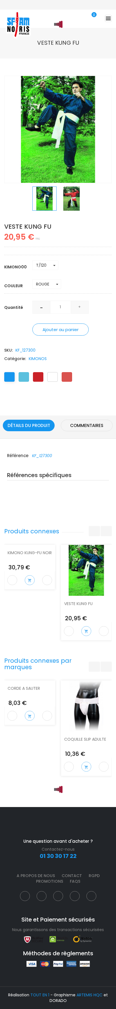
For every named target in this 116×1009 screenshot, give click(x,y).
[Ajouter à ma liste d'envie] (12, 580)
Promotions (49, 881)
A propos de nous (36, 875)
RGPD (94, 875)
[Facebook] (9, 377)
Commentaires (86, 425)
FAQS (75, 881)
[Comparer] (47, 580)
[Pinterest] (38, 377)
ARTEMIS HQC (89, 995)
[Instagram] (58, 896)
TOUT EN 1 (39, 995)
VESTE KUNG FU (78, 603)
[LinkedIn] (52, 377)
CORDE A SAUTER (24, 688)
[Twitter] (24, 377)
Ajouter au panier (61, 329)
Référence (18, 456)
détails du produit (29, 425)
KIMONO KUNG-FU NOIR (30, 553)
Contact (72, 875)
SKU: (8, 350)
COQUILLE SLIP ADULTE (85, 739)
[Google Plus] (67, 377)
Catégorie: (15, 358)
